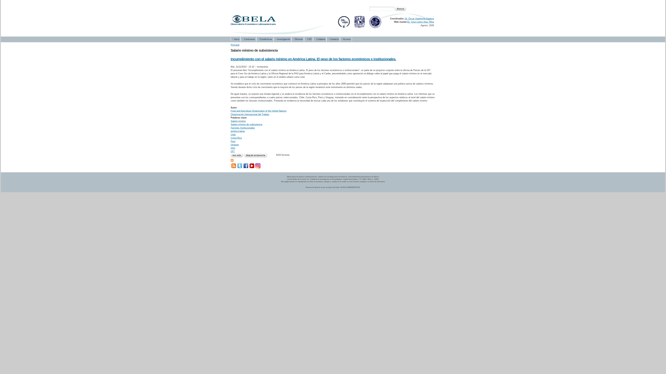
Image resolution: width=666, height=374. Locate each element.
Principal (235, 45)
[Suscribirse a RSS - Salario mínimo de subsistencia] (232, 160)
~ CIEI (308, 39)
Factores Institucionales (243, 128)
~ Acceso (346, 39)
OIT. (233, 151)
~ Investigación (282, 39)
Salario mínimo (238, 121)
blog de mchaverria (255, 155)
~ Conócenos (248, 39)
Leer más (238, 155)
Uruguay (235, 144)
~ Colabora (319, 39)
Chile (233, 134)
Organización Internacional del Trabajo (250, 114)
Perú (233, 141)
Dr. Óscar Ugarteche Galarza (419, 18)
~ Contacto (333, 39)
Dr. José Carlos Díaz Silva (420, 22)
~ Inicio (235, 39)
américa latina (238, 131)
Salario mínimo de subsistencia (246, 124)
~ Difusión (298, 39)
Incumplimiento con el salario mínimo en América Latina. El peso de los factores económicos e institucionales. (313, 59)
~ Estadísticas (265, 39)
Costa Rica (236, 138)
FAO (233, 148)
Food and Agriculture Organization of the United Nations (259, 111)
